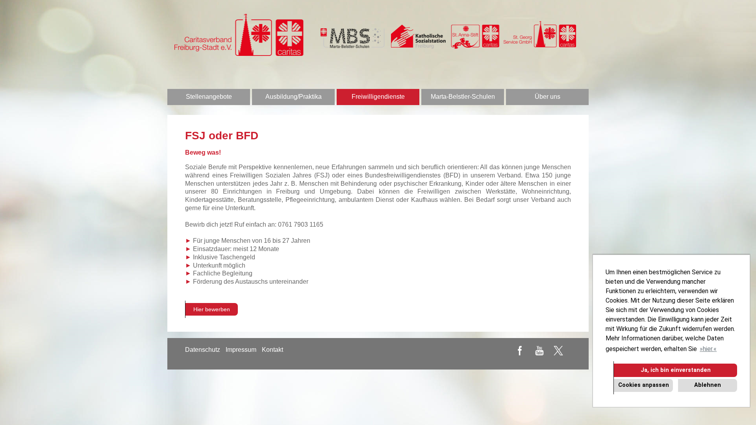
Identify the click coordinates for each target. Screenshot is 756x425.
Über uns (547, 96)
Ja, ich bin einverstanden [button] (676, 370)
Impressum (241, 349)
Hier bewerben (211, 309)
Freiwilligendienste (378, 96)
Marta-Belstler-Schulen (463, 96)
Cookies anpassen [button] (643, 385)
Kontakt (272, 349)
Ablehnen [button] (707, 385)
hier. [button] (708, 349)
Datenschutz (202, 349)
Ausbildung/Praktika (293, 96)
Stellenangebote (209, 96)
